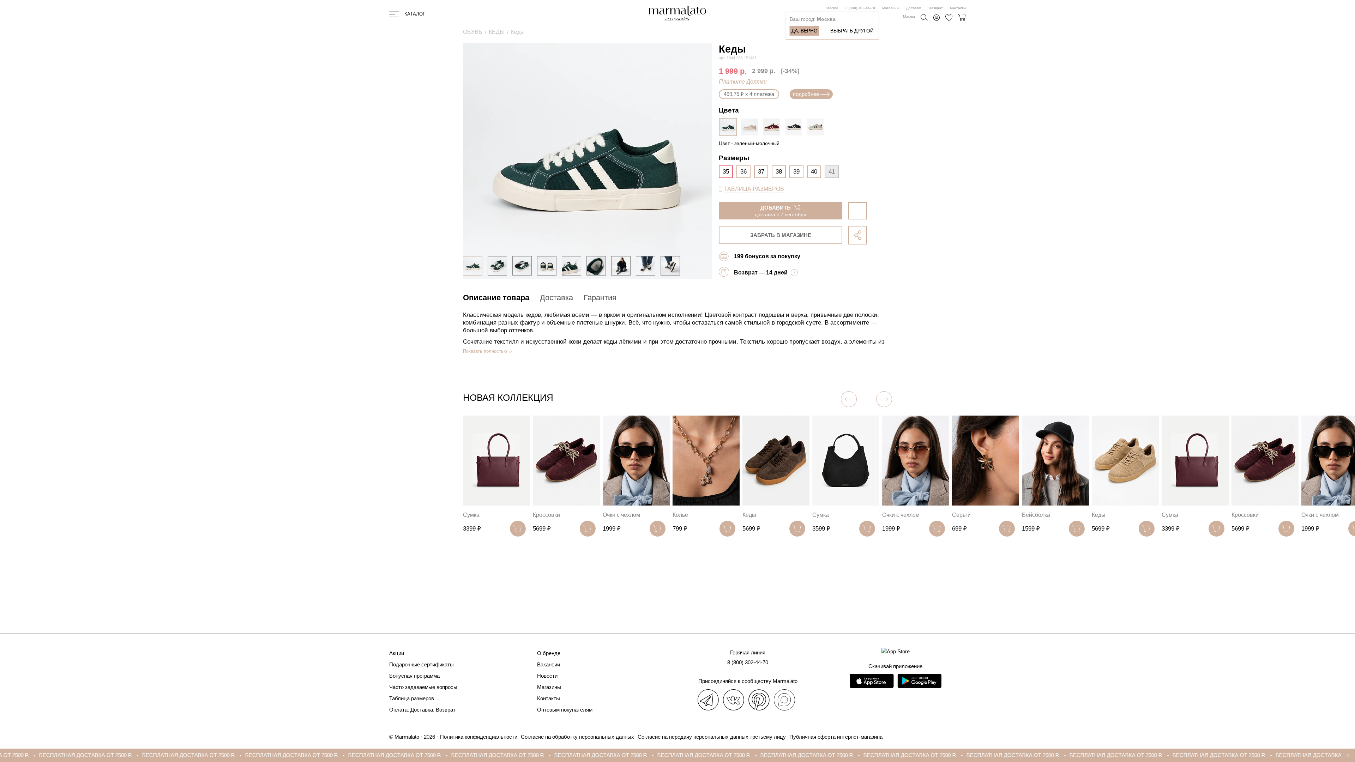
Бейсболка (1036, 515)
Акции (396, 653)
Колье (680, 515)
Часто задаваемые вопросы (423, 687)
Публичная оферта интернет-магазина (836, 737)
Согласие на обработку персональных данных (577, 737)
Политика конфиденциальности (478, 737)
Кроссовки (546, 515)
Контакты (958, 8)
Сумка (471, 515)
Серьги (961, 515)
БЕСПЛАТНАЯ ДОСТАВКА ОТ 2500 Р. (96, 755)
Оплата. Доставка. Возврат (422, 710)
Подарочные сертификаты (421, 664)
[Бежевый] (817, 127)
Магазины (890, 8)
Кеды (749, 515)
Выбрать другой (852, 31)
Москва (832, 8)
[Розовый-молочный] (752, 127)
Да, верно (804, 31)
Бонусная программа (414, 676)
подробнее (806, 94)
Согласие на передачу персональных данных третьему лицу (712, 737)
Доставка (914, 8)
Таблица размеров (411, 698)
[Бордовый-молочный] (773, 127)
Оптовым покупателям (564, 710)
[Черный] (795, 127)
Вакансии (548, 664)
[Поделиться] (857, 235)
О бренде (548, 653)
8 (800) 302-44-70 (860, 8)
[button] (884, 399)
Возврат (936, 8)
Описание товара (496, 297)
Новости (547, 676)
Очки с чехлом (621, 515)
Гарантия (600, 297)
